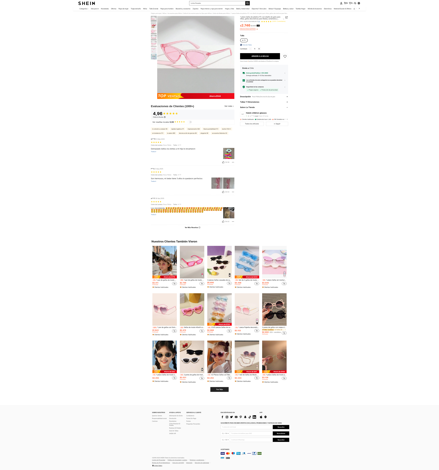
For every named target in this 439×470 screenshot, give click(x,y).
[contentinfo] (255, 453)
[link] (346, 3)
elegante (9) (204, 133)
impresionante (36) (194, 129)
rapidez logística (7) (177, 129)
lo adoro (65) (171, 133)
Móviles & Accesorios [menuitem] (315, 9)
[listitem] (164, 268)
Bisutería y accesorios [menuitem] (183, 9)
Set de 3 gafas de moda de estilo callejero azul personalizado (247, 280)
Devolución (172, 418)
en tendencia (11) (157, 133)
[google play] (265, 418)
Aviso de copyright (178, 463)
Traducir (153, 151)
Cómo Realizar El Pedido (174, 424)
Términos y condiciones (197, 460)
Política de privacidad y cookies (177, 460)
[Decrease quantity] (250, 48)
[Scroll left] (356, 8)
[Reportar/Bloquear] (233, 162)
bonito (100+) (226, 129)
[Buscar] (247, 3)
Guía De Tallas (173, 431)
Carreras (155, 421)
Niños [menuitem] (145, 9)
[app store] (261, 418)
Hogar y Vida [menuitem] (229, 9)
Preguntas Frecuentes (193, 424)
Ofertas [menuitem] (113, 9)
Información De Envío (176, 416)
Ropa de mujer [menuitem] (123, 9)
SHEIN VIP (172, 433)
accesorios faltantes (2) (219, 133)
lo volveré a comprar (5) (159, 129)
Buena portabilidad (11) (211, 129)
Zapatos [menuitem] (195, 9)
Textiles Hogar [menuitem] (300, 9)
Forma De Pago (191, 418)
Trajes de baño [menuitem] (136, 9)
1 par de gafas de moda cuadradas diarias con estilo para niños (192, 280)
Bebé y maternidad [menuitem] (242, 9)
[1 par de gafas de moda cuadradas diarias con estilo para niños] (192, 262)
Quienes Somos (157, 416)
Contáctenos (190, 416)
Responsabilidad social (159, 418)
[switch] (190, 122)
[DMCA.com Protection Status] (228, 458)
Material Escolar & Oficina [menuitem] (342, 9)
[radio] (244, 40)
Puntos (188, 421)
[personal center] (341, 3)
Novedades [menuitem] (105, 9)
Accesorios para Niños (175, 13)
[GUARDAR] (285, 56)
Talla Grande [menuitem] (153, 9)
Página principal (156, 13)
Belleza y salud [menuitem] (288, 9)
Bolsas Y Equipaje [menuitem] (275, 9)
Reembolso (172, 421)
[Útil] (223, 162)
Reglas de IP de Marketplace (161, 463)
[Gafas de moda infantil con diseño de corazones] (192, 309)
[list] (239, 417)
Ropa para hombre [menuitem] (167, 9)
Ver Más (219, 389)
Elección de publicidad (202, 463)
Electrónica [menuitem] (328, 9)
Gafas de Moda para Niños (221, 13)
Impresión (189, 463)
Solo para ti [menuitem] (95, 9)
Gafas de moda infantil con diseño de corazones (192, 327)
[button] (355, 3)
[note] (164, 277)
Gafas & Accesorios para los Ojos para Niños (197, 13)
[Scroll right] (359, 8)
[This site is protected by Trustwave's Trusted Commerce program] (222, 458)
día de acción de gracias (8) (188, 133)
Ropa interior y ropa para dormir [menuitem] (212, 9)
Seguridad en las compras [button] (255, 87)
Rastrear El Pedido (175, 428)
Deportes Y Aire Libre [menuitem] (259, 9)
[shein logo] (86, 3)
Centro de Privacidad (158, 460)
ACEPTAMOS (225, 449)
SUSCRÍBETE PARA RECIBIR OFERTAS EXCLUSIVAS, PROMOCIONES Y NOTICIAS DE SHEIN (251, 423)
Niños (164, 13)
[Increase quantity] (259, 48)
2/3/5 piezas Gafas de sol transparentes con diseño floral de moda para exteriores (220, 327)
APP (261, 412)
